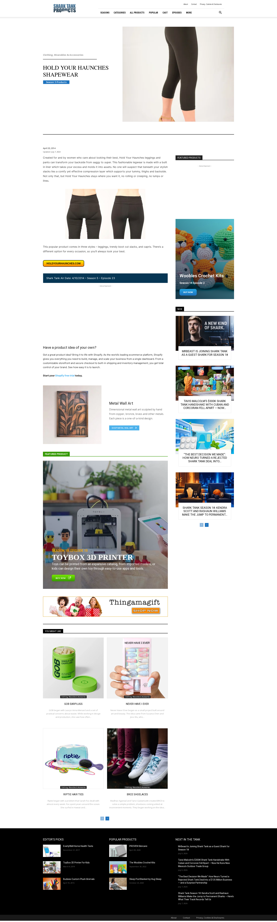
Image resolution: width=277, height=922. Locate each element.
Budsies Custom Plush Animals (79, 879)
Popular (153, 12)
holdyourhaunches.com (63, 263)
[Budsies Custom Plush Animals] (52, 884)
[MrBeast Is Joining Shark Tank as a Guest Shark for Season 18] (205, 333)
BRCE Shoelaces (137, 794)
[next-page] (107, 818)
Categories (120, 12)
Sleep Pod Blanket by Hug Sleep (145, 879)
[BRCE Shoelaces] (137, 758)
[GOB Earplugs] (73, 668)
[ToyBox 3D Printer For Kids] (52, 867)
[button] (220, 12)
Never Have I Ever (137, 703)
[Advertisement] (105, 310)
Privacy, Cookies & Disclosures (211, 4)
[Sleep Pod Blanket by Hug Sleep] (118, 884)
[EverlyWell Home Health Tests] (52, 851)
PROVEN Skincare (138, 846)
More (189, 12)
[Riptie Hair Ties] (73, 758)
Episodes (177, 12)
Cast (165, 12)
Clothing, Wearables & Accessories (63, 55)
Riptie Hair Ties (73, 794)
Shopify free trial (65, 375)
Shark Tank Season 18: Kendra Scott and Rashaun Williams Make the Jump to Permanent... (204, 511)
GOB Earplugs (73, 703)
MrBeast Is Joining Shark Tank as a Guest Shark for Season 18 (205, 353)
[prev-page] (102, 818)
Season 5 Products (56, 82)
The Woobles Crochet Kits (142, 862)
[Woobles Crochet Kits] (205, 259)
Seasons (104, 12)
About (186, 4)
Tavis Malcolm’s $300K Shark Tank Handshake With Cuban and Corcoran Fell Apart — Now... (204, 404)
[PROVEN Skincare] (118, 851)
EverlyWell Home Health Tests (78, 846)
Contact (194, 4)
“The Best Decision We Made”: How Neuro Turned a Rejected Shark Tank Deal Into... (205, 458)
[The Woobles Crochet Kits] (118, 867)
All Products (137, 12)
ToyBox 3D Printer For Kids (76, 862)
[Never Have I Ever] (137, 668)
